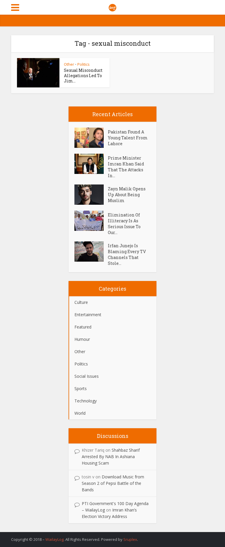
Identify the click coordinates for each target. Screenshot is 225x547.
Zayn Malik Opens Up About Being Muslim (127, 194)
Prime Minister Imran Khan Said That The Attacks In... (126, 166)
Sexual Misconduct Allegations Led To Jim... (83, 75)
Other (69, 64)
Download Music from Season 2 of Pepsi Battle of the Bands (113, 483)
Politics (83, 64)
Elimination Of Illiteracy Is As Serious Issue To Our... (124, 223)
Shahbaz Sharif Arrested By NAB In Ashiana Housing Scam (111, 456)
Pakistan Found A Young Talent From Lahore (128, 137)
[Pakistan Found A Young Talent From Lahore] (91, 138)
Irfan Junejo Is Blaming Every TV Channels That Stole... (127, 254)
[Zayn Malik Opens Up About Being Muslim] (91, 194)
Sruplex (130, 539)
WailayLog (54, 539)
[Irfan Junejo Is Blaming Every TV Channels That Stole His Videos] (91, 251)
